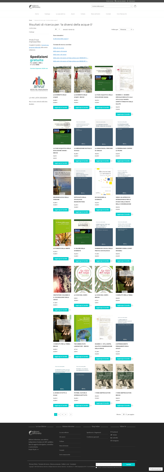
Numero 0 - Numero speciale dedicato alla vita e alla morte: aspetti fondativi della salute (124, 99)
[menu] (82, 14)
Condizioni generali (93, 437)
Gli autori (62, 437)
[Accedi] (127, 1)
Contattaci (73, 464)
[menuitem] (37, 14)
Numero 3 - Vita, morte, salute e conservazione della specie (103, 346)
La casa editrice (64, 432)
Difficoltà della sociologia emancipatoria (80, 200)
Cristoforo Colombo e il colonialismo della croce (61, 297)
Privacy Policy (119, 467)
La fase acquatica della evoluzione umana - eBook (62, 151)
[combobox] (112, 6)
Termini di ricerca (43, 464)
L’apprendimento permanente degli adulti (122, 346)
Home (30, 20)
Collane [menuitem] (83, 14)
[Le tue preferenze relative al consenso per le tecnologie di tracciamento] (156, 469)
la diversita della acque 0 (60, 39)
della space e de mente (60, 51)
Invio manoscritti (64, 454)
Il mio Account (109, 1)
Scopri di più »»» (34, 449)
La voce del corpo (80, 295)
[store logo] (34, 7)
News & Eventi (63, 446)
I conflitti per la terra (124, 295)
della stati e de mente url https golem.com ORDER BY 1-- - (70, 61)
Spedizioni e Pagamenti (94, 432)
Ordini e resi (65, 464)
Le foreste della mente (61, 248)
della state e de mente (59, 54)
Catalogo (31, 32)
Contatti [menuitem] (108, 14)
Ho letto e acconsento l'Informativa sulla (110, 467)
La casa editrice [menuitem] (60, 14)
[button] (70, 107)
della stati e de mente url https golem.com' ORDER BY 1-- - (70, 58)
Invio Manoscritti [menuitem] (122, 14)
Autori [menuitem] (73, 14)
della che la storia (58, 48)
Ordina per (114, 29)
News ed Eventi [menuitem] (95, 14)
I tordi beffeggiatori (102, 393)
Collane (61, 441)
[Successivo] (70, 414)
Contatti (61, 450)
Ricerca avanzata (55, 464)
